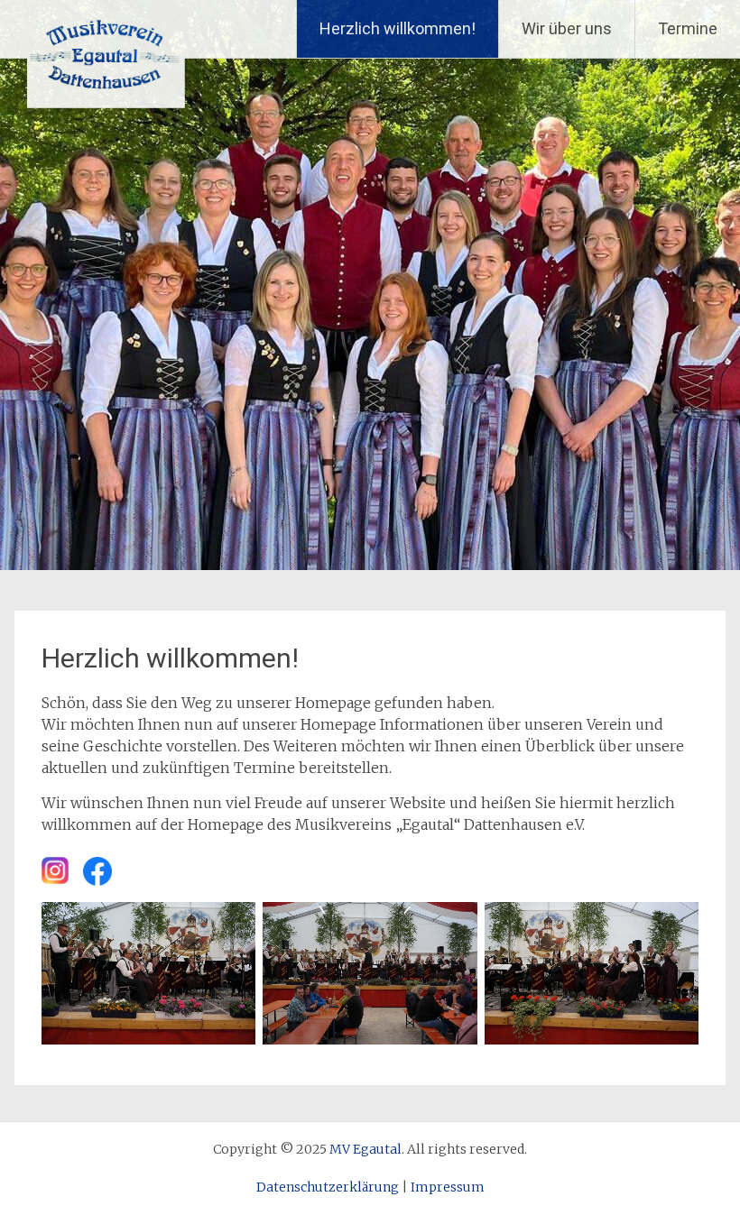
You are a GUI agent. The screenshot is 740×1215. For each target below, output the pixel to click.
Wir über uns (567, 28)
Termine (687, 28)
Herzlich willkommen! (397, 28)
